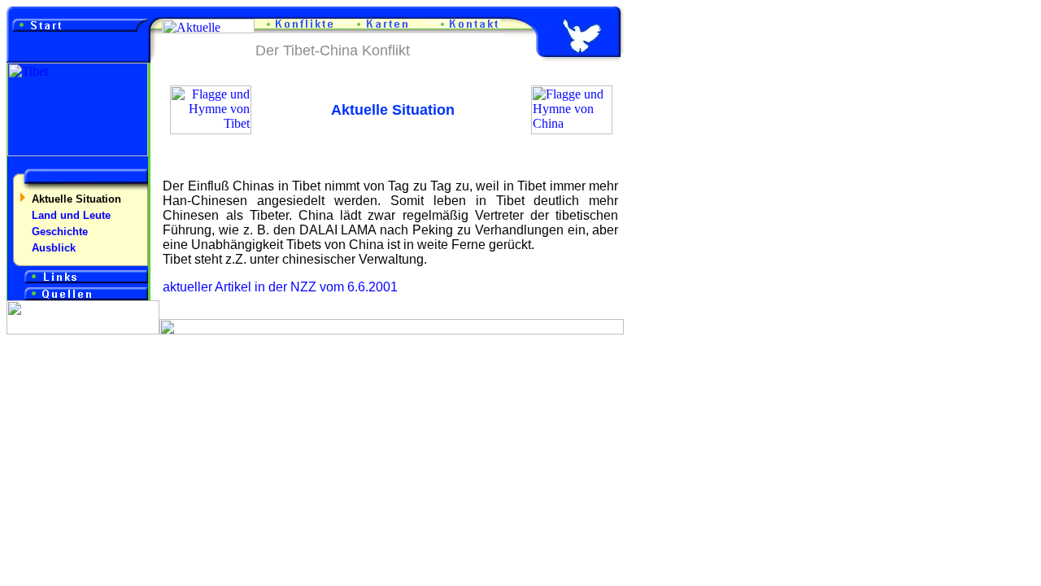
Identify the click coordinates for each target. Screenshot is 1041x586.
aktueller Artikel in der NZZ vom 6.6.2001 (280, 287)
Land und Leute (71, 215)
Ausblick (54, 248)
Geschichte (60, 231)
